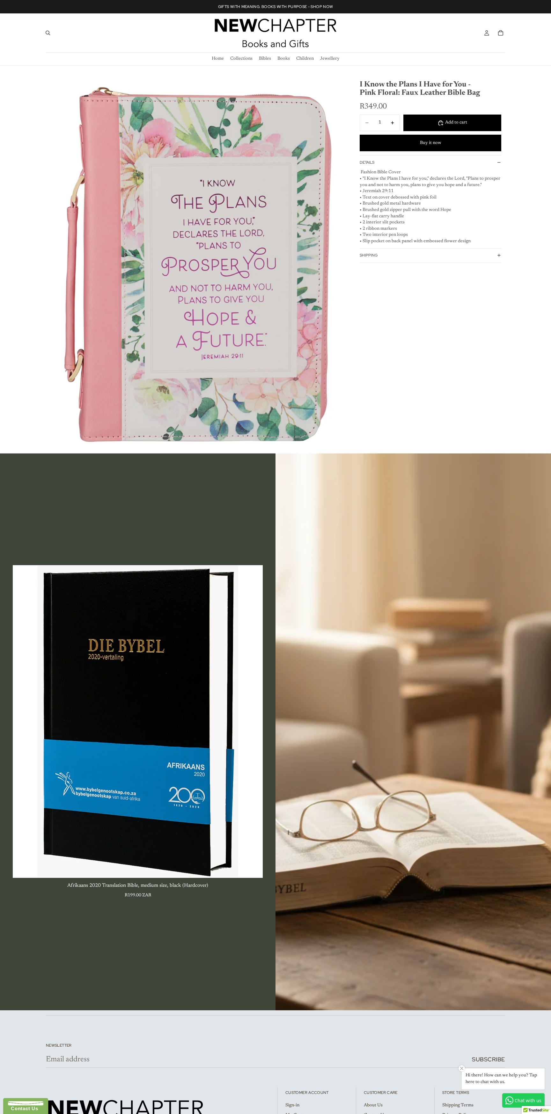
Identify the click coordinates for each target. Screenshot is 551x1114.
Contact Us (23, 1108)
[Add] (253, 868)
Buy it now (430, 142)
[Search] (48, 33)
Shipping (369, 255)
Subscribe (488, 1059)
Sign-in (292, 1105)
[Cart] (501, 33)
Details (367, 162)
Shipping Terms (458, 1105)
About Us (373, 1105)
